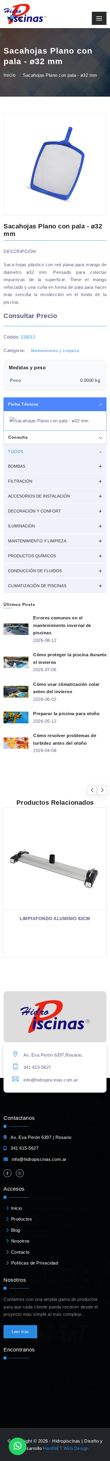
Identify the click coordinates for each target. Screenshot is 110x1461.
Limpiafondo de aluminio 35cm (61, 918)
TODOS (15, 451)
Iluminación (21, 526)
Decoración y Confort (34, 511)
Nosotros (20, 1240)
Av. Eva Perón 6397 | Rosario (41, 1137)
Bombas (16, 466)
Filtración (20, 481)
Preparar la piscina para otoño (66, 713)
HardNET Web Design (66, 1448)
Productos (21, 1218)
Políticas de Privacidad (34, 1262)
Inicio (10, 75)
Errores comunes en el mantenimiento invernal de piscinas (62, 625)
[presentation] (92, 790)
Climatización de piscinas (37, 585)
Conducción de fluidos (35, 570)
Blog (15, 1230)
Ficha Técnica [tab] (23, 404)
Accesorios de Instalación (39, 496)
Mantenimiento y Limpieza (55, 350)
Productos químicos (32, 555)
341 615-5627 (37, 1067)
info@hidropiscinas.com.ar (50, 1079)
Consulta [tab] (18, 437)
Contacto (20, 1252)
